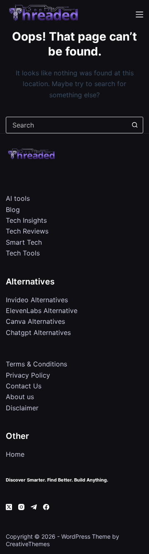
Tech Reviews (27, 231)
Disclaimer (22, 408)
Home (15, 454)
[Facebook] (46, 507)
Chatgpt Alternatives (38, 332)
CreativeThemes (28, 543)
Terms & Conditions (36, 364)
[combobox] (66, 125)
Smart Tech (24, 242)
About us (20, 397)
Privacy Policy (28, 375)
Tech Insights (26, 220)
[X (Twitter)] (9, 507)
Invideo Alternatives (37, 300)
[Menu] (139, 14)
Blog (13, 209)
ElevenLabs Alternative (41, 310)
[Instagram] (21, 507)
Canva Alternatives (35, 321)
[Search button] (135, 125)
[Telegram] (34, 507)
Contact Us (23, 386)
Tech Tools (23, 253)
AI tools (18, 198)
